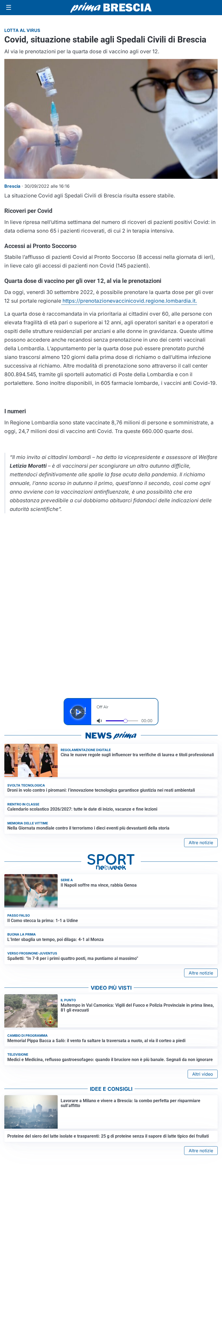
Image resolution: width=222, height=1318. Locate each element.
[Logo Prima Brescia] (111, 7)
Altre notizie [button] (201, 842)
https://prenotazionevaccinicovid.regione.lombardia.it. (129, 301)
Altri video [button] (202, 1074)
